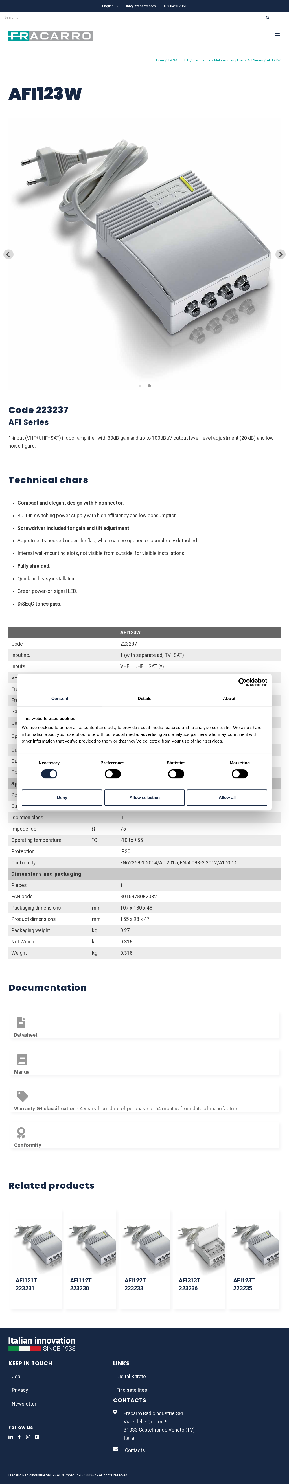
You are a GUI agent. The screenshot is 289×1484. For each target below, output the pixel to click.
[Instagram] (28, 1437)
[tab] (139, 385)
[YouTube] (37, 1437)
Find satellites (132, 1390)
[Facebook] (19, 1437)
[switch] (113, 773)
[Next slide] (280, 254)
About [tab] (229, 698)
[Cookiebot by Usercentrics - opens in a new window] (242, 682)
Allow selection (145, 797)
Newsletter (24, 1404)
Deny (62, 797)
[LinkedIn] (10, 1437)
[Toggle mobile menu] (278, 34)
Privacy (20, 1390)
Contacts (135, 1450)
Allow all (227, 797)
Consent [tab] (59, 698)
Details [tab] (145, 698)
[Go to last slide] (8, 254)
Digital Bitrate (131, 1376)
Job (16, 1376)
